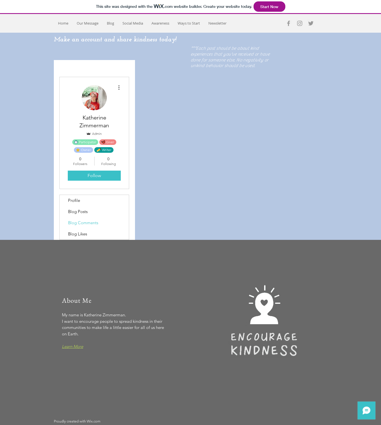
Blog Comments (83, 222)
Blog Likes (77, 234)
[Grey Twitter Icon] (310, 23)
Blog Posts (78, 211)
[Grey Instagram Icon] (299, 23)
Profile (74, 200)
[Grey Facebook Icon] (288, 23)
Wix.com (93, 421)
